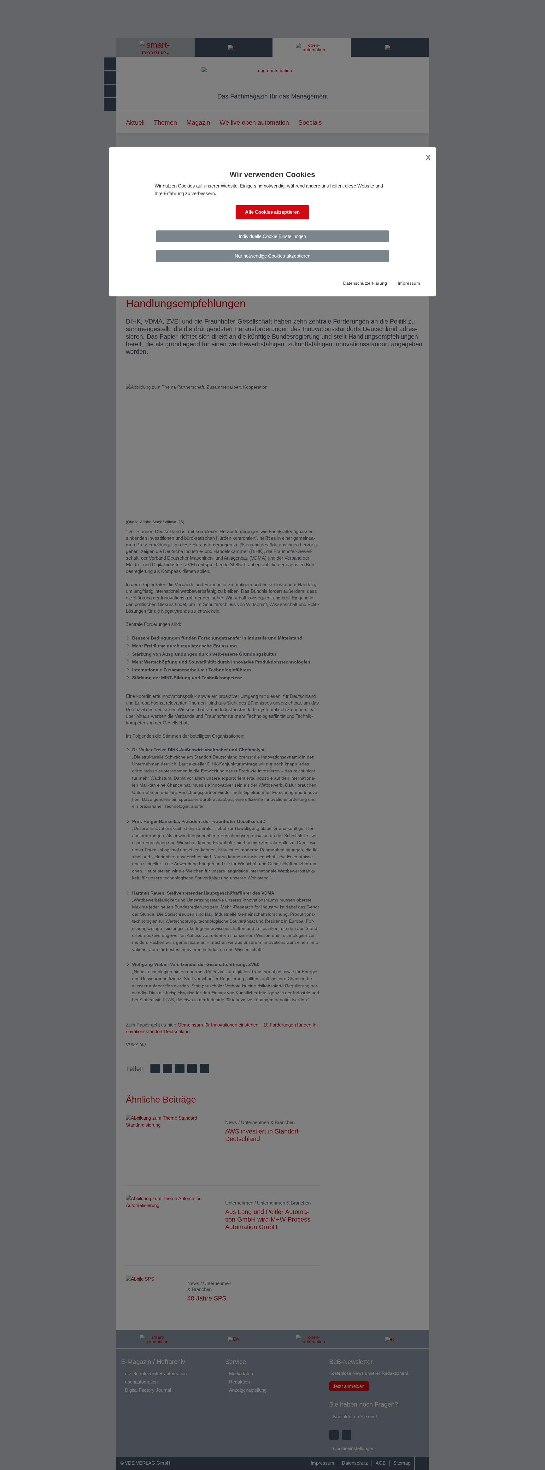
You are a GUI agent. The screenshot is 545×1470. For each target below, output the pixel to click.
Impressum (409, 283)
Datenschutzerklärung (365, 283)
